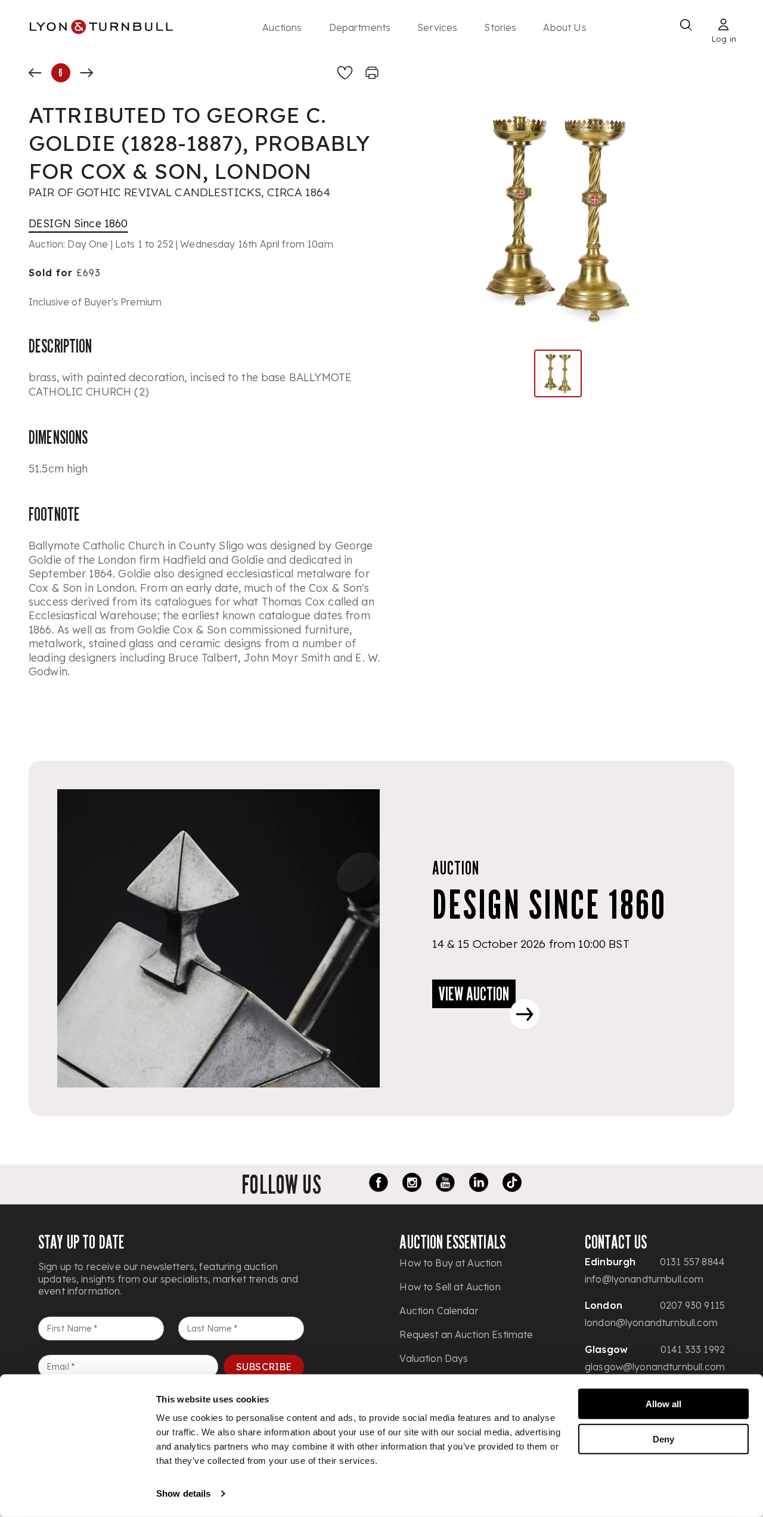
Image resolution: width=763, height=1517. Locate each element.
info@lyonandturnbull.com (644, 1279)
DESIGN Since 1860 (78, 223)
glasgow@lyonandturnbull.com (655, 1367)
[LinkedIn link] (478, 1184)
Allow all (663, 1404)
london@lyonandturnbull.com (651, 1322)
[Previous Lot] (35, 73)
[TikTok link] (512, 1184)
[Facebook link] (378, 1184)
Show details (183, 1493)
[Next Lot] (86, 73)
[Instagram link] (411, 1184)
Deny (663, 1438)
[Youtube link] (445, 1184)
